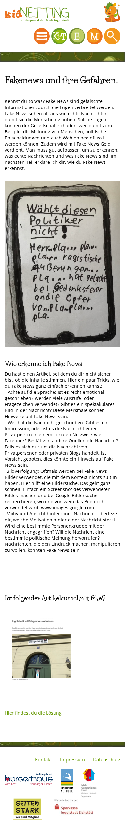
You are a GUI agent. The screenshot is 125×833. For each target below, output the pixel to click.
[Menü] (42, 36)
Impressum (72, 759)
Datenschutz (106, 759)
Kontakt (43, 759)
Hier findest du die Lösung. (34, 713)
